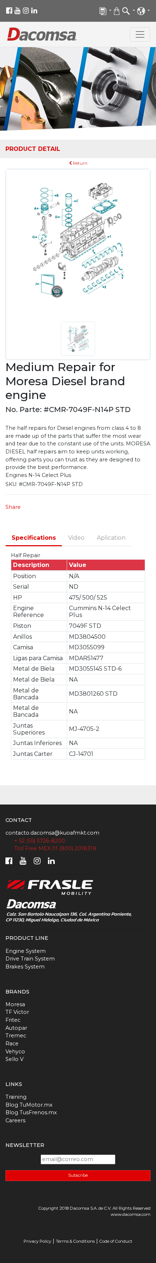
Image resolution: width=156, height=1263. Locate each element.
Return (79, 163)
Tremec (15, 1035)
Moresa (15, 1004)
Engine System (25, 951)
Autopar (16, 1028)
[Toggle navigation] (140, 34)
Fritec (12, 1020)
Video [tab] (76, 537)
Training (15, 1097)
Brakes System (25, 966)
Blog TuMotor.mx (29, 1105)
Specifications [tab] (34, 537)
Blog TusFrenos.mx (31, 1112)
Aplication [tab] (111, 537)
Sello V (14, 1059)
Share (13, 507)
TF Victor (17, 1012)
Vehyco (15, 1051)
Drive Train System (30, 958)
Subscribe (78, 1175)
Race (12, 1043)
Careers (15, 1120)
